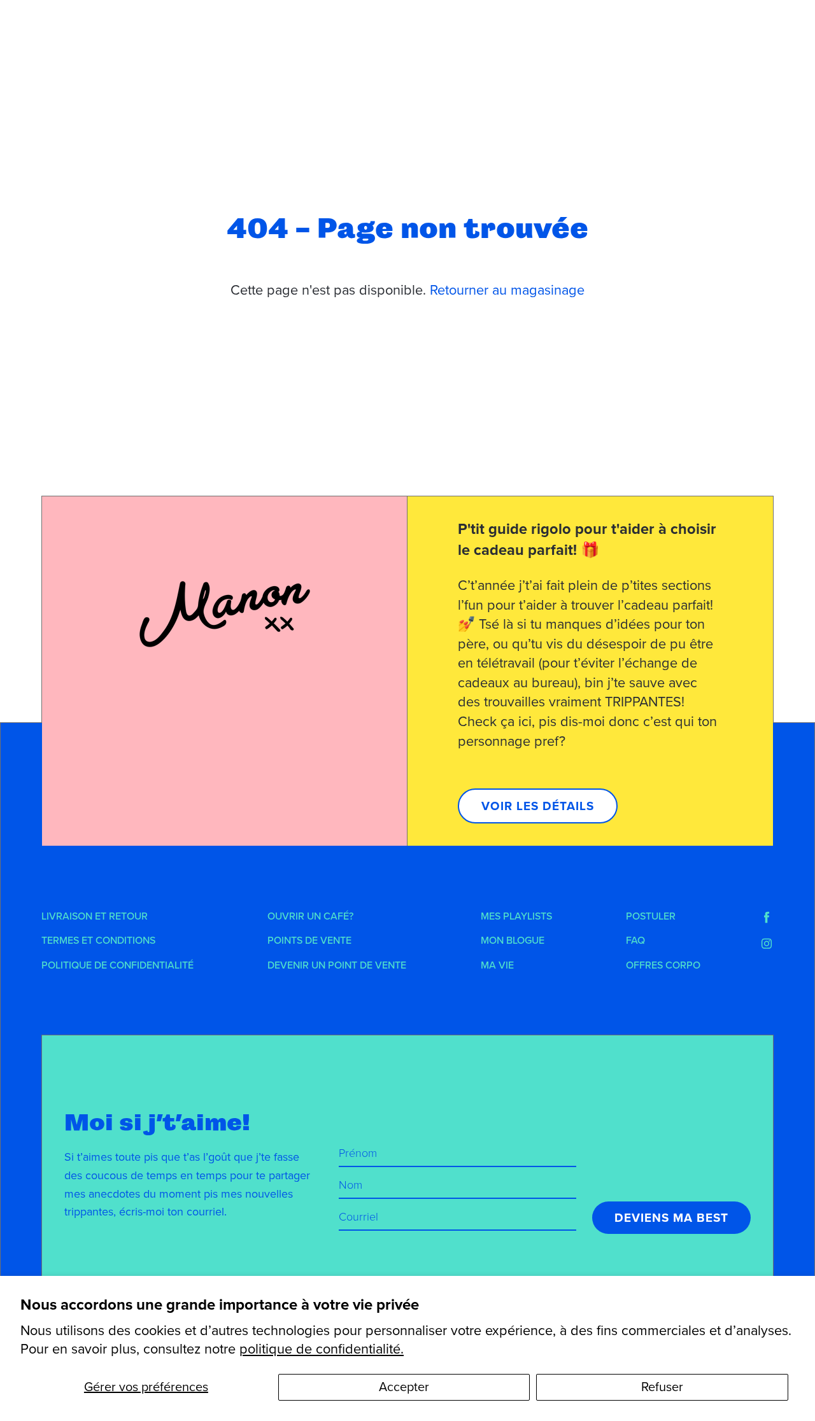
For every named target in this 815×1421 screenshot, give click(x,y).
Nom (350, 1185)
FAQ (635, 940)
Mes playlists (516, 916)
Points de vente (309, 940)
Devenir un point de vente (336, 965)
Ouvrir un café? (310, 916)
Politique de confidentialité (117, 965)
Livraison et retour (94, 916)
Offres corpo (663, 965)
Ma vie (497, 965)
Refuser (662, 1387)
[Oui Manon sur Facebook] (767, 917)
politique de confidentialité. (321, 1349)
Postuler (651, 916)
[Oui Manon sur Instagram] (767, 943)
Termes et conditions (98, 940)
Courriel (358, 1216)
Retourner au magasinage (507, 290)
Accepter (404, 1387)
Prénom (358, 1153)
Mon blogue (512, 940)
